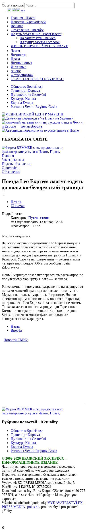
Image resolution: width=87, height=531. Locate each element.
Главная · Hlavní (23, 18)
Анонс (16, 71)
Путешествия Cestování (28, 94)
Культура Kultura (23, 98)
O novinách (10, 168)
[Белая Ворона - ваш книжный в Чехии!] (43, 126)
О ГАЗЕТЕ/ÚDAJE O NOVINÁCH (37, 79)
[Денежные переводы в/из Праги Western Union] (37, 118)
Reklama (17, 26)
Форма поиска (13, 5)
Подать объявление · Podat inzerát (36, 34)
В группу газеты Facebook (40, 42)
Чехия (15, 51)
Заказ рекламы (13, 160)
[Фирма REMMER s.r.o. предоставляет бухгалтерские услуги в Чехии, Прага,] (43, 152)
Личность (18, 55)
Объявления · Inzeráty (27, 30)
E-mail (19, 206)
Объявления (11, 172)
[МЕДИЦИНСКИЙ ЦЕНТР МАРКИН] (32, 114)
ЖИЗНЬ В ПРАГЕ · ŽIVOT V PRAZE (39, 46)
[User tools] (3, 195)
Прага (15, 59)
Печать (16, 202)
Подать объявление (16, 164)
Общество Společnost (26, 86)
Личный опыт (21, 63)
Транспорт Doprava (25, 90)
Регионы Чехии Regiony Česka (34, 107)
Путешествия (38, 218)
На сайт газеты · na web (38, 38)
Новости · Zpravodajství (28, 22)
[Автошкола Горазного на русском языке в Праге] (40, 130)
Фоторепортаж (22, 75)
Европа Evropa (22, 102)
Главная (8, 156)
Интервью (18, 67)
